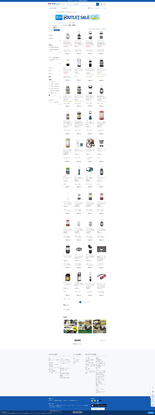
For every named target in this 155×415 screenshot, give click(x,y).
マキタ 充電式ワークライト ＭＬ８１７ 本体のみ (90, 178)
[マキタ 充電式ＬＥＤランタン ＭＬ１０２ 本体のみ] (90, 115)
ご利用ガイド (51, 405)
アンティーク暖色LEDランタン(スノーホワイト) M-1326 (79, 230)
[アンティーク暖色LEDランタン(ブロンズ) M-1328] (101, 222)
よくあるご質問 (52, 406)
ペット (97, 387)
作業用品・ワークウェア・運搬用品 (65, 375)
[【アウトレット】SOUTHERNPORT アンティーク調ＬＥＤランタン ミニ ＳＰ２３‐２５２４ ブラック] (79, 35)
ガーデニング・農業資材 (64, 359)
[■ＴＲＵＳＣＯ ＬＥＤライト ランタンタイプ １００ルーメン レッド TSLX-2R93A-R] (101, 276)
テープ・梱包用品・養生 (100, 363)
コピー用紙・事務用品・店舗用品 (90, 360)
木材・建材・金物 (63, 369)
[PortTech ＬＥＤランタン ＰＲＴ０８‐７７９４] (90, 62)
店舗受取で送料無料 (58, 400)
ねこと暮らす (76, 361)
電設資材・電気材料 (99, 374)
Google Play (102, 405)
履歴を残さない (103, 340)
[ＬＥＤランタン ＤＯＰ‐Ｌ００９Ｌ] (67, 170)
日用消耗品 (51, 366)
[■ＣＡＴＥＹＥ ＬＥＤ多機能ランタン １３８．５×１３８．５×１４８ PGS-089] (101, 249)
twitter (100, 401)
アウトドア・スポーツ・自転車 (100, 390)
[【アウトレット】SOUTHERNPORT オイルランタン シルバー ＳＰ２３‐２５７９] (67, 35)
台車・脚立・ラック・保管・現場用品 (100, 365)
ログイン (153, 388)
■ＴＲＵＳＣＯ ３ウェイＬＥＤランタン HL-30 (90, 151)
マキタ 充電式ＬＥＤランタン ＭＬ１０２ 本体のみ (90, 123)
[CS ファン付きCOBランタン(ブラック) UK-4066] (90, 249)
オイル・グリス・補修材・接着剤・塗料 (100, 376)
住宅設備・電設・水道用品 (65, 377)
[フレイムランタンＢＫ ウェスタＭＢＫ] (67, 276)
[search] (97, 4)
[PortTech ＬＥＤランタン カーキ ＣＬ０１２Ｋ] (79, 89)
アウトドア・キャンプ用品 (65, 361)
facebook (98, 401)
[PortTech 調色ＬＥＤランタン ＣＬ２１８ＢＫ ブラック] (90, 89)
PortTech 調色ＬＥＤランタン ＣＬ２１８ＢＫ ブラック (90, 97)
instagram (92, 401)
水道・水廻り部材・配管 (100, 372)
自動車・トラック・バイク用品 (100, 385)
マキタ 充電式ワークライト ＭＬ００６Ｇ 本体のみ (79, 178)
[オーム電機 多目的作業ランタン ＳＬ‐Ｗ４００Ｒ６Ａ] (79, 276)
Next (106, 326)
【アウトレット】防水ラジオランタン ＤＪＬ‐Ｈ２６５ (67, 70)
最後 (89, 302)
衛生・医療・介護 (99, 361)
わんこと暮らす (76, 359)
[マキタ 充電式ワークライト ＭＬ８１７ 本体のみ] (90, 170)
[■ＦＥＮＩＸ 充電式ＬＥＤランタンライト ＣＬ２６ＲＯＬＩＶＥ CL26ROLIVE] (67, 143)
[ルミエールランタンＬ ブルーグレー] (101, 170)
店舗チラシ (66, 400)
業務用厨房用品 (99, 359)
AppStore (94, 405)
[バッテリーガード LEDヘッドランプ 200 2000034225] (79, 249)
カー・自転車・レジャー (64, 363)
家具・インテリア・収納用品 (54, 360)
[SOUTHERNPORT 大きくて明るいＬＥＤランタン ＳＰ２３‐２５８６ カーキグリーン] (79, 115)
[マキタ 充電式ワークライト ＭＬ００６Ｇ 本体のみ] (79, 170)
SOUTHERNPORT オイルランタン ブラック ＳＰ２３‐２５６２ (101, 97)
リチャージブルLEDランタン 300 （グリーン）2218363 (79, 204)
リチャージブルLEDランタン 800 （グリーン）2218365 (90, 204)
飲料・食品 (51, 369)
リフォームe (104, 8)
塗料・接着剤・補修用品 (64, 373)
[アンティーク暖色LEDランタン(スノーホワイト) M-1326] (79, 222)
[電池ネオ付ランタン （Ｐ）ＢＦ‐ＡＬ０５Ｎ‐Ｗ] (79, 143)
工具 (60, 371)
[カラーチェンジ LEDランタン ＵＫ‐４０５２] (67, 249)
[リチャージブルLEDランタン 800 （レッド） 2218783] (101, 196)
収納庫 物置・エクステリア (65, 368)
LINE (95, 401)
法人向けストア (97, 8)
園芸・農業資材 (99, 382)
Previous (63, 326)
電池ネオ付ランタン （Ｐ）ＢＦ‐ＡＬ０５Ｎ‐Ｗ (79, 151)
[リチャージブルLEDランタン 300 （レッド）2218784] (67, 222)
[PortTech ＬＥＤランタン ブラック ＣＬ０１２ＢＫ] (101, 62)
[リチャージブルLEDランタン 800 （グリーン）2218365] (90, 196)
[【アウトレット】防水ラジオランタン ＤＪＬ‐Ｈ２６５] (67, 62)
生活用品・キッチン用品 (53, 364)
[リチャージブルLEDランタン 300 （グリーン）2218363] (79, 196)
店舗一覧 (50, 400)
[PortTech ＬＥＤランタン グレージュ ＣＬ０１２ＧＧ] (67, 89)
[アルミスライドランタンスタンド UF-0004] (67, 196)
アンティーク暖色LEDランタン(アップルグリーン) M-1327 (90, 230)
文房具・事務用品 (52, 370)
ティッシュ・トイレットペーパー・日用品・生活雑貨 (90, 372)
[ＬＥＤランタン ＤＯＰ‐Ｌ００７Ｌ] (101, 143)
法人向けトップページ (98, 408)
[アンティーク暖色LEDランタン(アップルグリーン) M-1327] (90, 222)
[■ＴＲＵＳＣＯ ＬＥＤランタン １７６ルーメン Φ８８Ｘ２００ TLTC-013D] (90, 276)
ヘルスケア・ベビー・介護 (54, 367)
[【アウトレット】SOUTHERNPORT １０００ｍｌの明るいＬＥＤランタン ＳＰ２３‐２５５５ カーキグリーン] (90, 35)
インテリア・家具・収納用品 (90, 367)
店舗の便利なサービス (74, 400)
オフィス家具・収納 (89, 362)
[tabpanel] (70, 326)
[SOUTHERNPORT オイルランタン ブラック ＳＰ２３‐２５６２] (101, 89)
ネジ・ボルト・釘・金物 (100, 370)
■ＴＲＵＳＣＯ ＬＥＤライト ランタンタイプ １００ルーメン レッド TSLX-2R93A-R (101, 286)
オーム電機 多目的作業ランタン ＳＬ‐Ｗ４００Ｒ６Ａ (79, 284)
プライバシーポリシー (71, 405)
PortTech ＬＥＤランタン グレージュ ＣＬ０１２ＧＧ (67, 97)
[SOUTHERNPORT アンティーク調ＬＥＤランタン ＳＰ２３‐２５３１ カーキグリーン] (67, 115)
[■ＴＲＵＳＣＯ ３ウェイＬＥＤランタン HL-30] (90, 143)
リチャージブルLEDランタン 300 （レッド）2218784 (67, 230)
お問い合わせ (59, 406)
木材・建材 (98, 367)
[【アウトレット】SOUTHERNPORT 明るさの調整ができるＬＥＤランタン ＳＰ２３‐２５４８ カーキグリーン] (101, 35)
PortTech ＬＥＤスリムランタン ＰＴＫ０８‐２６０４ (79, 70)
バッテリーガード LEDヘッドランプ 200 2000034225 (79, 257)
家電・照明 (51, 362)
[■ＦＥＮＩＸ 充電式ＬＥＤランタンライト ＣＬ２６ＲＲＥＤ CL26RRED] (101, 115)
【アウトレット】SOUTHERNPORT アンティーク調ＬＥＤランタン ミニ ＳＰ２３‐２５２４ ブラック (79, 44)
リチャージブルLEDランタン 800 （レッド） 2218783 (101, 204)
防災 (74, 363)
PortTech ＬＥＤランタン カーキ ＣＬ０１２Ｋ (79, 97)
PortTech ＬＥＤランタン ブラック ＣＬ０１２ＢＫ (101, 70)
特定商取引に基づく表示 (60, 405)
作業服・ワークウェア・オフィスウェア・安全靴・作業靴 (100, 380)
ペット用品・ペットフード (54, 372)
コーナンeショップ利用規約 (82, 405)
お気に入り (67, 54)
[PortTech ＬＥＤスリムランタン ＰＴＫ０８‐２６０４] (79, 62)
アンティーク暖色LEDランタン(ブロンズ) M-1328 (101, 230)
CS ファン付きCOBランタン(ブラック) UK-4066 (90, 257)
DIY (74, 358)
